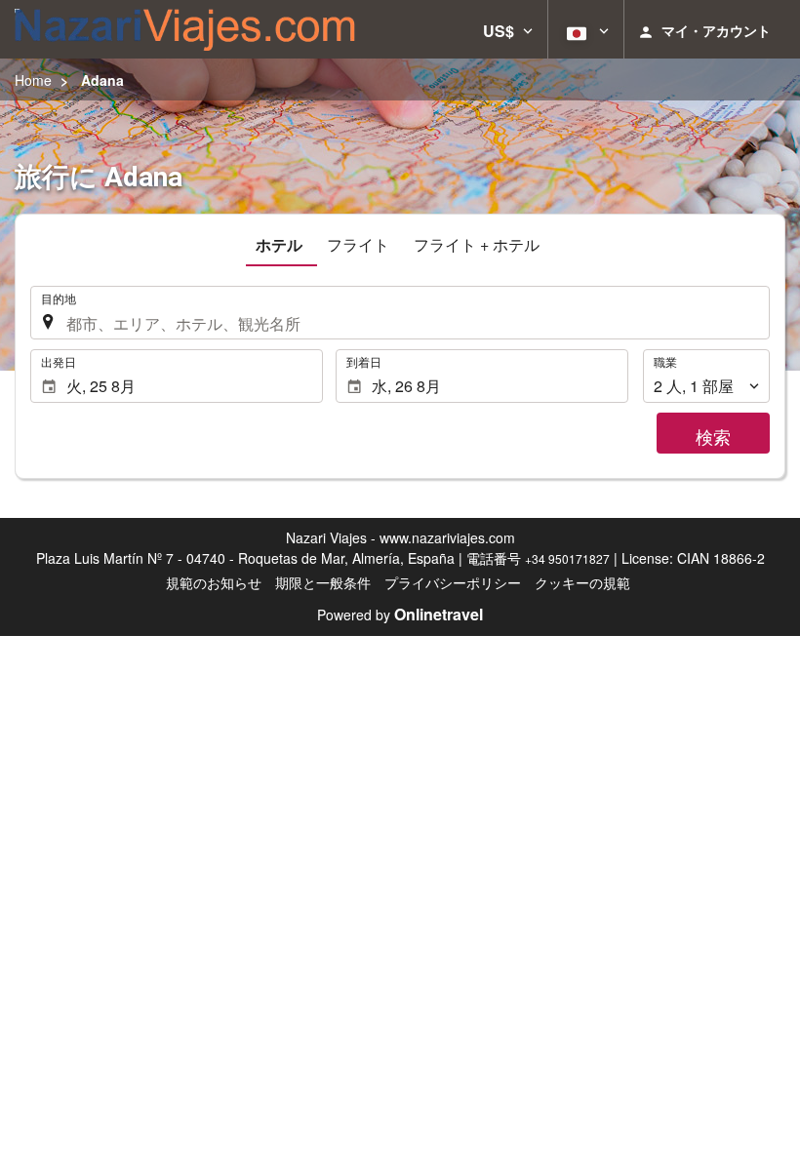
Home (33, 80)
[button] (507, 29)
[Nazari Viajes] (185, 29)
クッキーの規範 (582, 582)
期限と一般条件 (323, 582)
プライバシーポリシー (452, 582)
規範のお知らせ (213, 582)
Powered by (400, 614)
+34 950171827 (567, 558)
